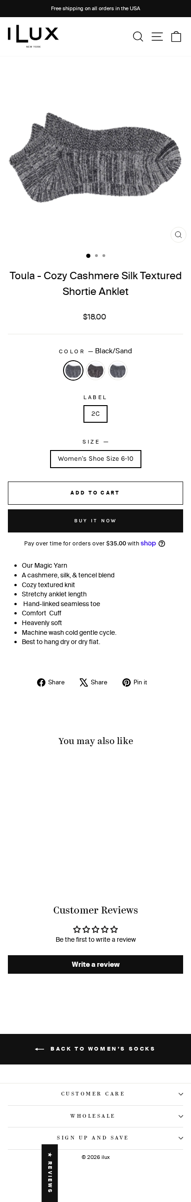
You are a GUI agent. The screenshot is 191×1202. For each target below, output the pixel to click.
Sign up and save (93, 1138)
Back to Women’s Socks (102, 1048)
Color (95, 350)
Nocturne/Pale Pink (95, 370)
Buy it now (95, 521)
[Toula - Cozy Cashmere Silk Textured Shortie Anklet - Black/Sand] (30, 865)
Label (95, 397)
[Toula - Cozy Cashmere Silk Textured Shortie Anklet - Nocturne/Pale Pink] (41, 865)
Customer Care (93, 1094)
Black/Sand (73, 370)
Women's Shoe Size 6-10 (96, 459)
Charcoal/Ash (117, 370)
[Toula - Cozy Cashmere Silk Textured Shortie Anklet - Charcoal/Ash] (51, 865)
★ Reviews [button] (50, 1173)
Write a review (96, 964)
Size (95, 441)
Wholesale (93, 1116)
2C (95, 414)
